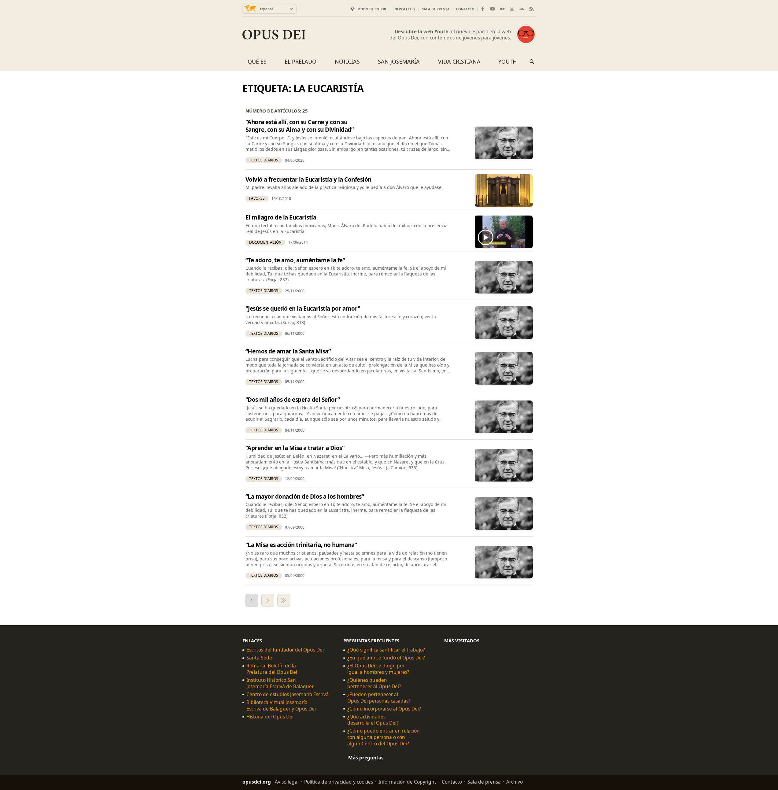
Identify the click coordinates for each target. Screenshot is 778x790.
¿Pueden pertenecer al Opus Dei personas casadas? (379, 697)
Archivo (514, 781)
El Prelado (300, 61)
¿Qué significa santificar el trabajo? (386, 650)
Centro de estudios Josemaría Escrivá (287, 694)
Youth (507, 61)
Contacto (465, 9)
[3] (283, 600)
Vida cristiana (459, 61)
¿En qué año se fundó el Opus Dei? (386, 658)
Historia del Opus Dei (269, 717)
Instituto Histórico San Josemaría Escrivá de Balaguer (280, 683)
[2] (267, 600)
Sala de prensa (436, 9)
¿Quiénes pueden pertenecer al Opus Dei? (374, 683)
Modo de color (371, 9)
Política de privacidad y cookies (338, 781)
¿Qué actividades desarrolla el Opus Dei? (373, 720)
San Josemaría (399, 61)
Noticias (347, 61)
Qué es (257, 61)
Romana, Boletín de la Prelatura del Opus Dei (271, 669)
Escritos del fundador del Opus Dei (285, 650)
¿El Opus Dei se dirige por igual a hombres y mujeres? (378, 669)
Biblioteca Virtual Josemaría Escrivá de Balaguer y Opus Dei (281, 705)
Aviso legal (287, 781)
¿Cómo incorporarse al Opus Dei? (384, 709)
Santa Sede (259, 658)
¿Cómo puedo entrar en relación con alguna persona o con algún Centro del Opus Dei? (383, 737)
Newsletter (404, 9)
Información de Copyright (407, 781)
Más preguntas (366, 758)
